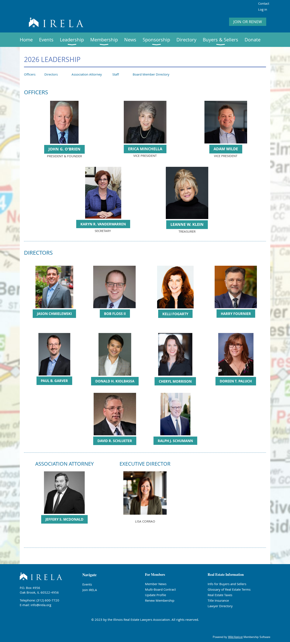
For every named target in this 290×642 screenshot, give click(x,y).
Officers (29, 74)
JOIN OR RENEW (247, 21)
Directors (51, 74)
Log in (262, 9)
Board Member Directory (151, 74)
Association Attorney (87, 74)
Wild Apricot (235, 637)
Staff (115, 74)
